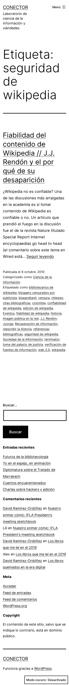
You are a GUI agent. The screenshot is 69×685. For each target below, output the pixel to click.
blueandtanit (28, 298)
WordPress (43, 668)
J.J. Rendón (48, 318)
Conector (15, 7)
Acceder (9, 586)
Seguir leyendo (40, 256)
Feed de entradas (17, 593)
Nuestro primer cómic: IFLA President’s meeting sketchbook (32, 514)
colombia (39, 303)
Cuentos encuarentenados (24, 483)
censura (44, 298)
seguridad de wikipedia (41, 334)
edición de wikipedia (38, 308)
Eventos (9, 313)
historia (56, 313)
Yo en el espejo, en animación (27, 463)
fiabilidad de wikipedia (32, 313)
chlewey (57, 298)
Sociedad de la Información (23, 339)
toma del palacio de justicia (23, 344)
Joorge (8, 324)
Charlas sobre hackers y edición (29, 489)
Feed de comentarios (20, 599)
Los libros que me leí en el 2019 (41, 554)
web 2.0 (44, 350)
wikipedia (58, 350)
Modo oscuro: (36, 680)
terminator (51, 339)
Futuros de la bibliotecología (25, 457)
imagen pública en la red (21, 318)
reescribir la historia (17, 329)
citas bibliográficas (16, 303)
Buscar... (10, 405)
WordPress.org (15, 606)
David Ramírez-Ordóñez (22, 508)
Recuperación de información (36, 324)
